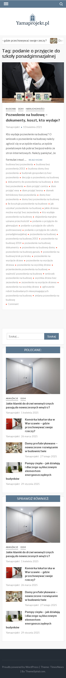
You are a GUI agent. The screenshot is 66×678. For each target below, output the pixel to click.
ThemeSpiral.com (35, 671)
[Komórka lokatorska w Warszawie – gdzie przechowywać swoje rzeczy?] (14, 423)
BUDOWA (11, 108)
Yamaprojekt (13, 127)
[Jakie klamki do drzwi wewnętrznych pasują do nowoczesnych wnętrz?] (33, 375)
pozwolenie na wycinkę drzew (34, 264)
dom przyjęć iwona (32, 190)
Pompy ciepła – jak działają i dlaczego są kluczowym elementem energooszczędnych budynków (33, 471)
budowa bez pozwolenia (19, 164)
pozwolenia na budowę (43, 234)
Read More (36, 159)
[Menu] (5, 4)
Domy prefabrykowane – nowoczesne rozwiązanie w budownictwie (41, 447)
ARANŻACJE (12, 398)
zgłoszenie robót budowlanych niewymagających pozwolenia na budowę (30, 291)
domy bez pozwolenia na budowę (40, 199)
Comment (13, 304)
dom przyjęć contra (37, 186)
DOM (20, 108)
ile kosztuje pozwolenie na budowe (27, 203)
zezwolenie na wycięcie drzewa (38, 282)
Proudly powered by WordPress (20, 666)
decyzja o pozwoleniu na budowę (40, 177)
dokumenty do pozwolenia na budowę (29, 181)
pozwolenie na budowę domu (38, 247)
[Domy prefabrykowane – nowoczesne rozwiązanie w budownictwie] (48, 40)
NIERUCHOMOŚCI (35, 108)
